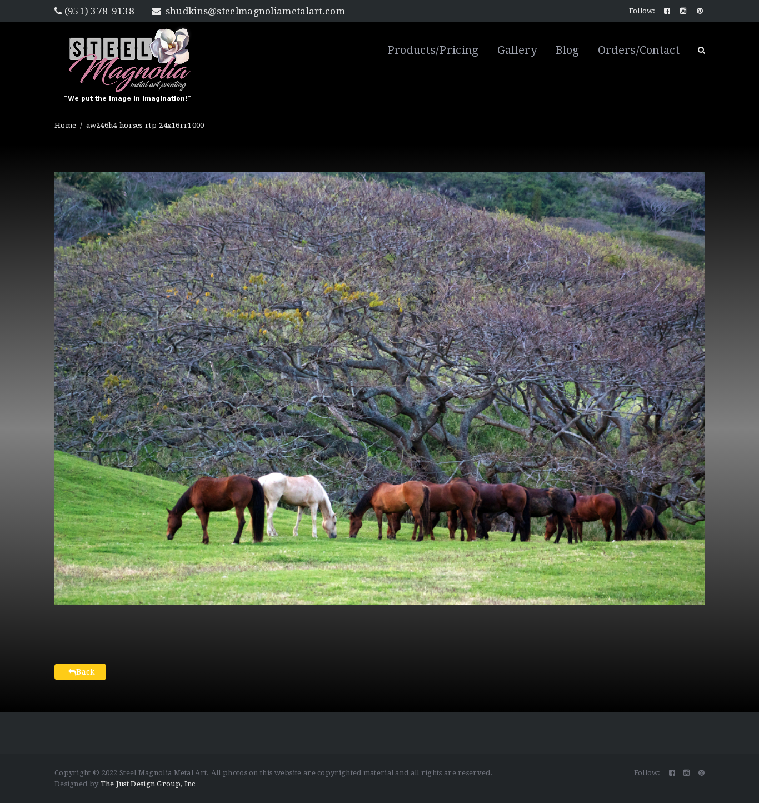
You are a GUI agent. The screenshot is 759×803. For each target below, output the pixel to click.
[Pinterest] (701, 11)
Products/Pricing (433, 50)
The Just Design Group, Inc (148, 784)
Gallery (517, 50)
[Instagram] (684, 11)
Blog (567, 50)
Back (85, 671)
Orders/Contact (639, 50)
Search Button (701, 50)
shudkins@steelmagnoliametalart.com (254, 11)
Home (65, 125)
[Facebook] (668, 11)
